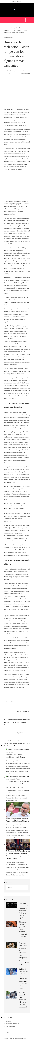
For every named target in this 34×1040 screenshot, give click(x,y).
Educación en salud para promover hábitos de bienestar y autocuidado (23, 1000)
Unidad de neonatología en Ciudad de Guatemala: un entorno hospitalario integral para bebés (23, 978)
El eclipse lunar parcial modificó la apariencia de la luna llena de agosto (23, 910)
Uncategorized (8, 38)
